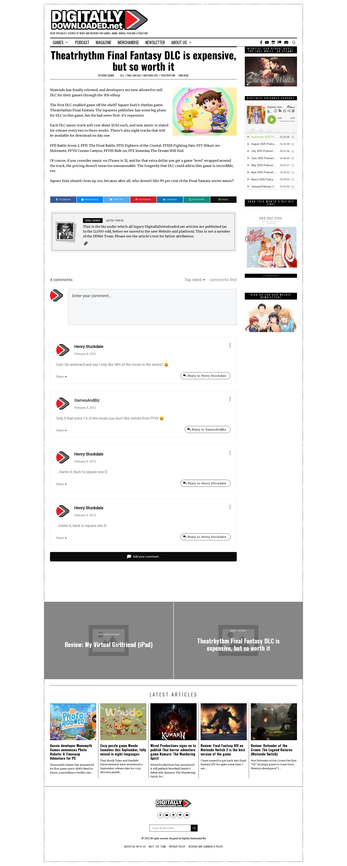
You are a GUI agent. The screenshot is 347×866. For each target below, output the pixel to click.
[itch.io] (273, 42)
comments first (223, 279)
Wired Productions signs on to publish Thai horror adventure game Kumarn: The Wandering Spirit (173, 752)
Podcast (82, 42)
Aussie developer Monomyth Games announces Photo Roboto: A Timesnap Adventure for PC (71, 752)
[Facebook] (261, 42)
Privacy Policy (177, 846)
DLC (122, 75)
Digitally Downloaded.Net (194, 838)
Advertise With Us (135, 846)
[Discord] (286, 42)
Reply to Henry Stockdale (207, 376)
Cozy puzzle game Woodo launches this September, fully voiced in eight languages (123, 749)
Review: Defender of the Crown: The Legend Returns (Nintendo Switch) (271, 749)
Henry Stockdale (88, 346)
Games (58, 42)
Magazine (103, 42)
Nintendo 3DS (150, 75)
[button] (194, 828)
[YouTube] (267, 42)
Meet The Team (157, 846)
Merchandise (128, 42)
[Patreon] (279, 42)
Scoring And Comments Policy (206, 846)
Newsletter (155, 42)
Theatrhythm (167, 75)
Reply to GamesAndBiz (209, 429)
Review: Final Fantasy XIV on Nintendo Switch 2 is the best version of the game (223, 749)
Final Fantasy (134, 75)
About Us (179, 42)
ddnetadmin (107, 75)
